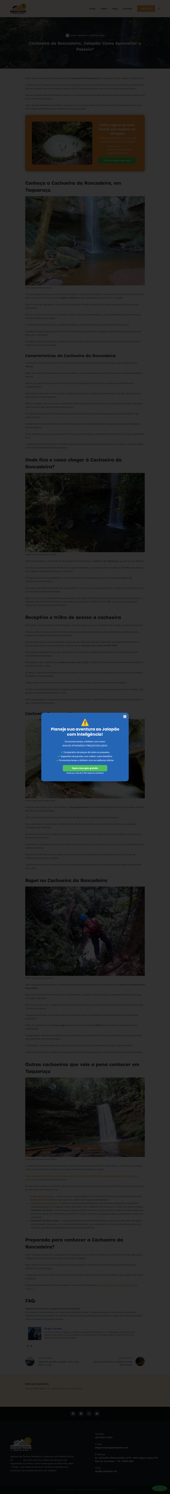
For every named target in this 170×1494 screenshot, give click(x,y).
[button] (125, 716)
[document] (85, 747)
